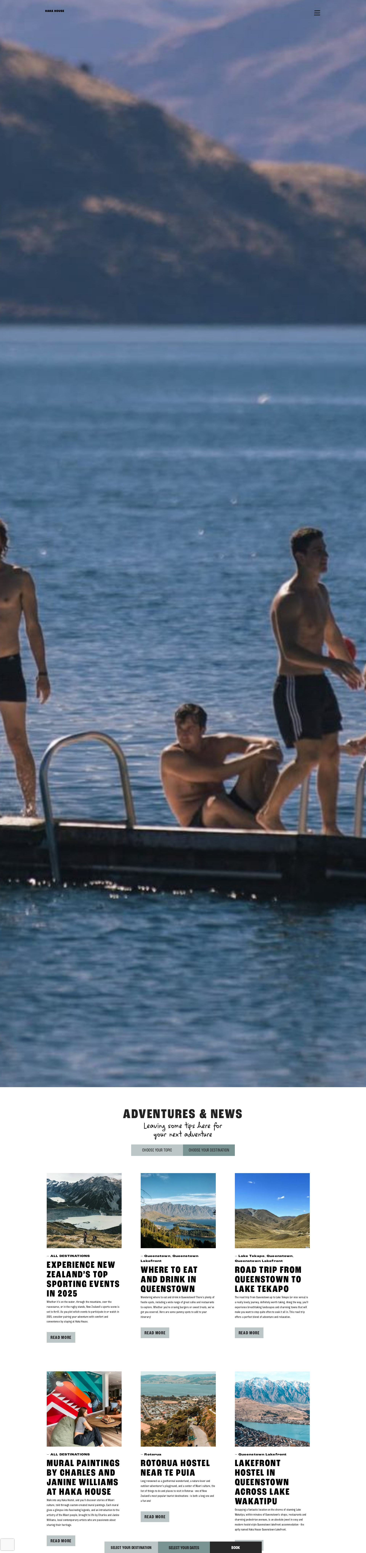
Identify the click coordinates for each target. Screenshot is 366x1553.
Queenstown (157, 1256)
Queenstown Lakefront (259, 1261)
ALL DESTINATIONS (70, 1256)
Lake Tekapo (251, 1256)
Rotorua (152, 1454)
